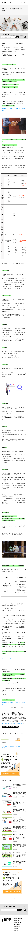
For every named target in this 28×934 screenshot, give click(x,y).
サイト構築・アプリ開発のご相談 (10, 726)
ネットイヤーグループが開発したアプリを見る (12, 723)
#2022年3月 (7, 746)
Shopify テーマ (5, 656)
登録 (17, 37)
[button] (21, 2)
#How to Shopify (18, 746)
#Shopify (3, 747)
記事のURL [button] (7, 733)
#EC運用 (12, 746)
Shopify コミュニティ (7, 658)
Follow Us (25, 911)
